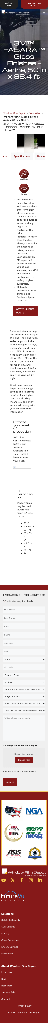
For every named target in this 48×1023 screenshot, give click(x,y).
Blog (3, 979)
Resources (6, 985)
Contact (5, 999)
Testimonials (8, 992)
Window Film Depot (14, 113)
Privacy (5, 933)
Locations (6, 972)
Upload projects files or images (20, 745)
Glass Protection (10, 940)
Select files (24, 760)
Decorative (34, 113)
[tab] (22, 156)
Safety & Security (10, 920)
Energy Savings (9, 947)
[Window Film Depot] (15, 13)
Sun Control (8, 926)
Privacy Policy (24, 1006)
